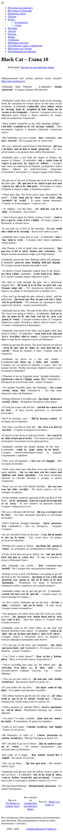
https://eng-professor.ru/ (13, 81)
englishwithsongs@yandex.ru (41, 829)
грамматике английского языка (30, 806)
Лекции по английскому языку (37, 67)
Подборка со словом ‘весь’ (12, 804)
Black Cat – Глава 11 (53, 803)
